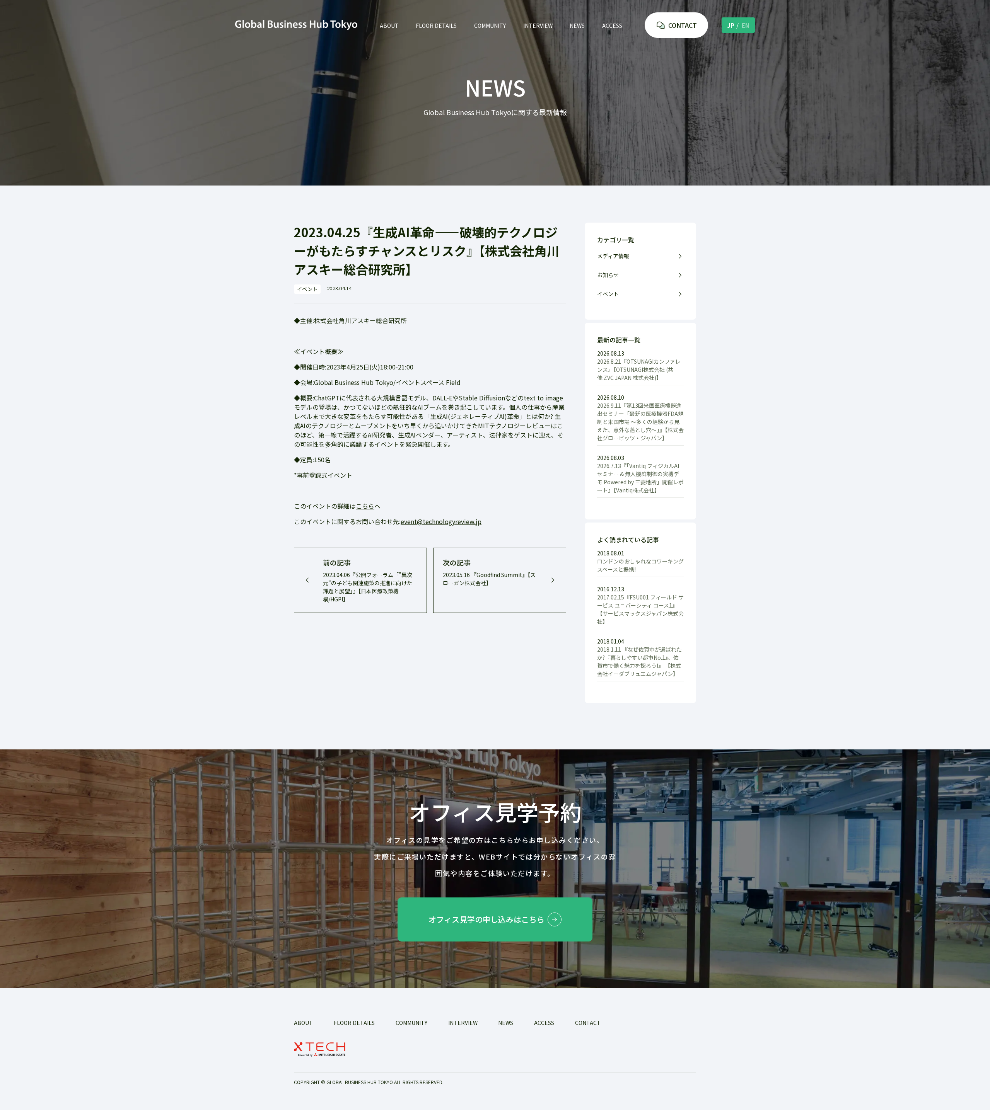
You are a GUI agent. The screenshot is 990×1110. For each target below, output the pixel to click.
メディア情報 (613, 256)
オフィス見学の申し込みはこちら (486, 919)
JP (730, 25)
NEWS (577, 25)
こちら (365, 506)
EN (745, 25)
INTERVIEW (538, 25)
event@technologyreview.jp (441, 521)
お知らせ (608, 275)
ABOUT (389, 25)
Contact (588, 1023)
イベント (608, 294)
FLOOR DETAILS (436, 25)
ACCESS (612, 25)
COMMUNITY (490, 25)
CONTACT (682, 25)
